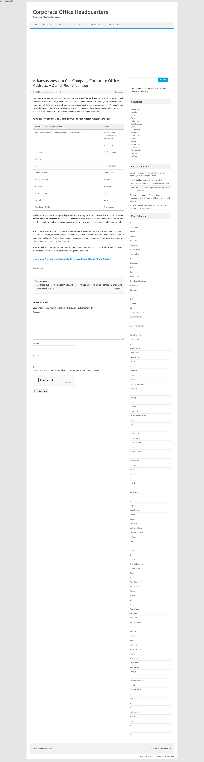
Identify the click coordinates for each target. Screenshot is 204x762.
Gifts (132, 402)
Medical (134, 133)
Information (134, 461)
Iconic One (143, 756)
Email (36, 355)
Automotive (136, 121)
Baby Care (134, 263)
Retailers (47, 25)
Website (133, 717)
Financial (133, 371)
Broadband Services (138, 281)
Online (132, 559)
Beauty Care (134, 276)
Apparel (134, 153)
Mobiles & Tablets (137, 532)
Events (132, 362)
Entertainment (135, 357)
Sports (132, 654)
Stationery (134, 658)
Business (133, 290)
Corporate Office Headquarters (70, 12)
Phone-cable (62, 25)
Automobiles (135, 249)
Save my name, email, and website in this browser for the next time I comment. (66, 370)
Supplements (135, 667)
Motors (133, 537)
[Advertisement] (102, 51)
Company (133, 308)
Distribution (134, 339)
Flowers (133, 380)
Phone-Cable (136, 109)
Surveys (133, 672)
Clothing (133, 299)
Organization (135, 568)
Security (133, 631)
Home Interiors (136, 443)
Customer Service (94, 25)
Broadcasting (135, 285)
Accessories (134, 227)
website (58, 247)
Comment (38, 312)
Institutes (133, 465)
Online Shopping (136, 564)
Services (133, 636)
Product (133, 595)
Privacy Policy (113, 25)
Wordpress (169, 756)
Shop (132, 640)
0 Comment (120, 92)
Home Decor (135, 438)
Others (132, 573)
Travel (133, 118)
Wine (132, 721)
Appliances (134, 245)
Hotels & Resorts (136, 452)
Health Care (134, 434)
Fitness (132, 375)
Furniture (133, 389)
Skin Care (133, 645)
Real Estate (134, 609)
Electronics (135, 130)
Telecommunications (138, 681)
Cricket (132, 321)
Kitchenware (135, 492)
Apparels (133, 240)
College (133, 303)
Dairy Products (136, 335)
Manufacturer (135, 510)
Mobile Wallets (136, 528)
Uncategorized (136, 699)
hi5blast (39, 92)
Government (136, 144)
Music (132, 541)
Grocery (133, 420)
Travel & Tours (136, 690)
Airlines (134, 156)
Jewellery (133, 483)
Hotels (77, 25)
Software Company (137, 649)
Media (133, 138)
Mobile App (134, 523)
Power (133, 141)
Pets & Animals (136, 582)
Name (36, 344)
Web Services (136, 124)
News (132, 550)
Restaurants (136, 150)
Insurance (135, 135)
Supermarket (135, 663)
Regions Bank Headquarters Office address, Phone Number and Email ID (150, 198)
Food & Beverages (137, 384)
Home (35, 25)
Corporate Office (137, 312)
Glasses (133, 407)
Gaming (133, 398)
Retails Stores (135, 622)
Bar (131, 272)
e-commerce (135, 348)
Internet (134, 147)
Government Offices (138, 416)
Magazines (134, 506)
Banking (134, 127)
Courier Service (136, 317)
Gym (131, 425)
